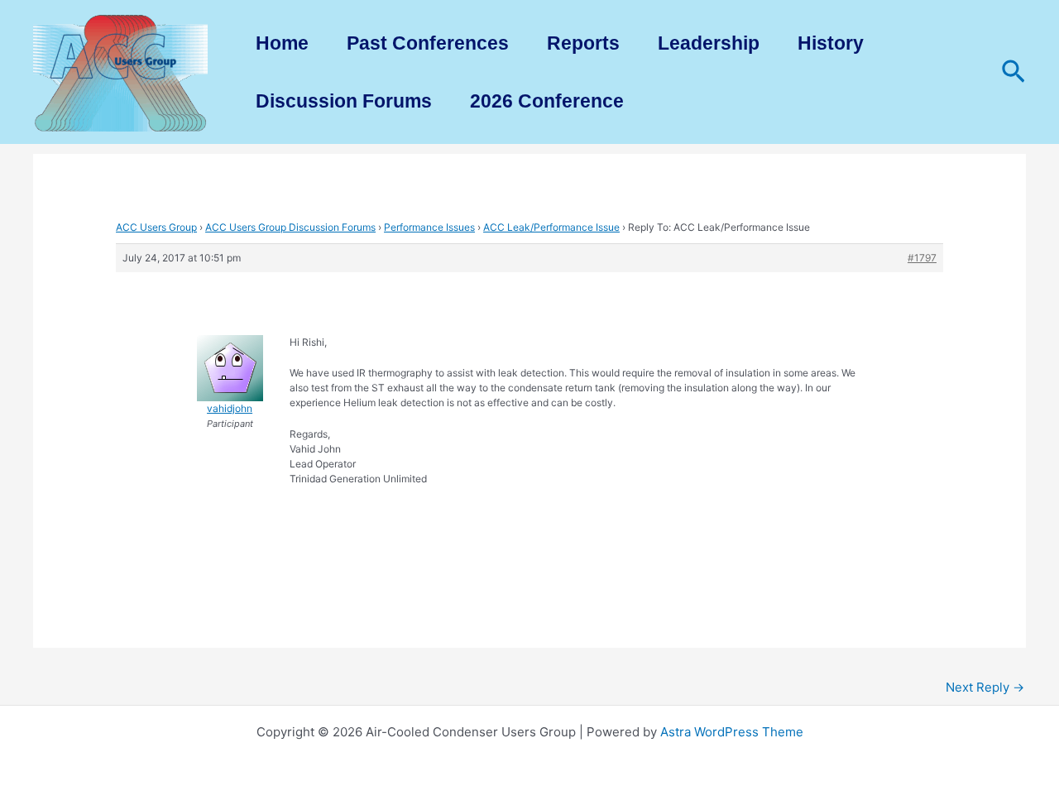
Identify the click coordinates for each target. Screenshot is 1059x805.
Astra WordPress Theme (731, 732)
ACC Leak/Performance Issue (551, 227)
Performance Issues (429, 227)
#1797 (922, 258)
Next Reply (985, 687)
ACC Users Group (156, 227)
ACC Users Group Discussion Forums (290, 227)
